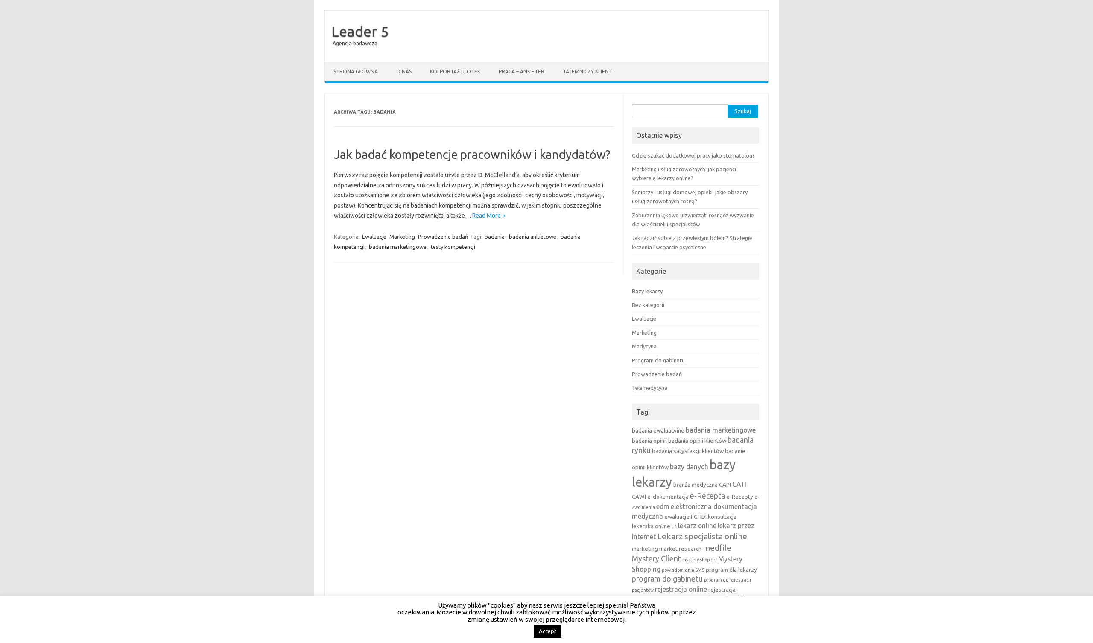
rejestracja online (681, 589)
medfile (717, 547)
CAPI (725, 484)
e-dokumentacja (668, 496)
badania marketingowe (398, 247)
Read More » (488, 215)
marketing (645, 548)
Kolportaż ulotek (455, 71)
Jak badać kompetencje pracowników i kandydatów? (472, 154)
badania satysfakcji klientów (688, 450)
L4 (674, 526)
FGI (695, 516)
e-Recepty (739, 496)
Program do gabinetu (658, 360)
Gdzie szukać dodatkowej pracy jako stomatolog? (693, 155)
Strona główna (355, 71)
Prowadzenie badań (443, 237)
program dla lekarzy (731, 569)
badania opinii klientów (697, 440)
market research (680, 548)
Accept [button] (547, 631)
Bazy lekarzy (647, 291)
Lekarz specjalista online (702, 536)
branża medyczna (695, 484)
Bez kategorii (648, 305)
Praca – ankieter (521, 71)
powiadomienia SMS (683, 570)
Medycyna (644, 346)
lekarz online (697, 525)
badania (495, 237)
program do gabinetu (667, 579)
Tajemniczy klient (587, 71)
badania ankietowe (532, 237)
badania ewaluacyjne (658, 430)
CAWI (639, 496)
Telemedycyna (649, 388)
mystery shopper (699, 559)
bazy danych (689, 467)
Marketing (402, 237)
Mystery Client (656, 559)
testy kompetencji (453, 247)
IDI (703, 516)
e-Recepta (707, 496)
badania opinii (649, 440)
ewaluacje (677, 516)
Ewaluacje (374, 237)
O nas (404, 71)
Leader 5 (360, 31)
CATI (739, 484)
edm (662, 506)
